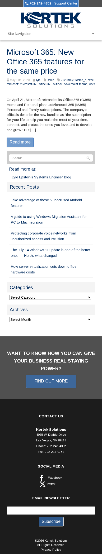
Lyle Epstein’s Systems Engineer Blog (41, 177)
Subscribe (51, 521)
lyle (38, 80)
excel (91, 80)
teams (83, 84)
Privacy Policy (51, 549)
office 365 (45, 84)
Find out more (51, 381)
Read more (20, 142)
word (92, 84)
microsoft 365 (28, 84)
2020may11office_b (73, 80)
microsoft (13, 84)
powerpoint (71, 84)
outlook (57, 84)
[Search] (88, 158)
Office (50, 80)
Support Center (65, 3)
